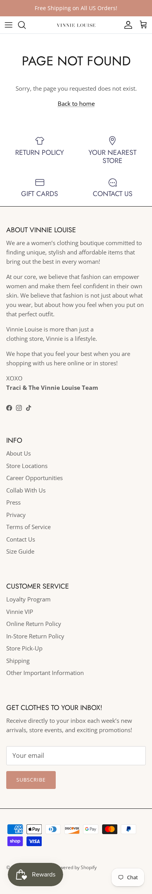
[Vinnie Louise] (76, 24)
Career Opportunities (34, 478)
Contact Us (20, 539)
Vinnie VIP (19, 611)
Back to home (76, 103)
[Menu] (8, 24)
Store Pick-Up (24, 648)
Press (13, 502)
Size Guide (20, 551)
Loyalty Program (28, 599)
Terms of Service (28, 527)
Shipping (18, 660)
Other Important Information (45, 673)
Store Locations (27, 466)
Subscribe (31, 779)
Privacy (16, 515)
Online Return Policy (33, 624)
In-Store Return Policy (35, 636)
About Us (18, 453)
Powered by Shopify (75, 867)
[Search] (25, 24)
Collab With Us (26, 490)
